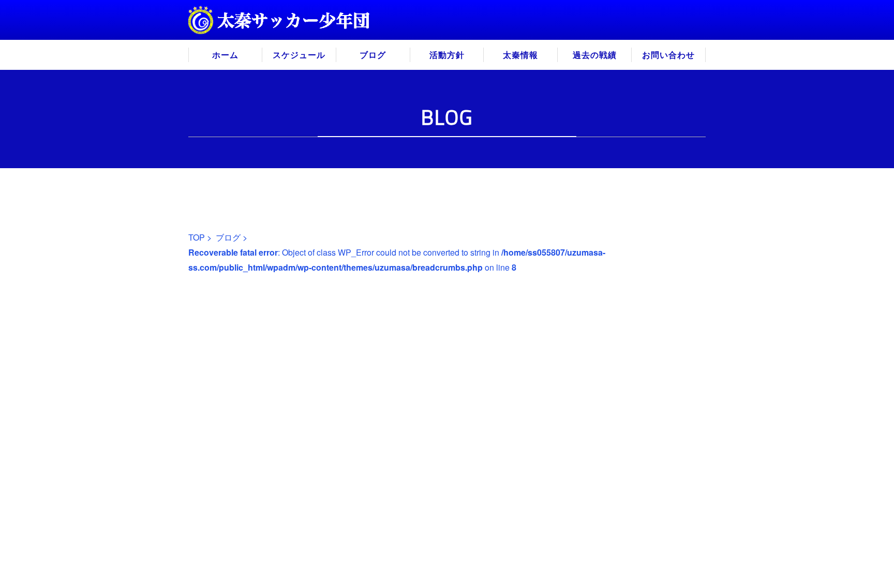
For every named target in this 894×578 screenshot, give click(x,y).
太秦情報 (520, 55)
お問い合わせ (668, 55)
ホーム (225, 55)
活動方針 (447, 55)
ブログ (373, 55)
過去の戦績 (595, 55)
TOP (196, 237)
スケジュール (299, 55)
